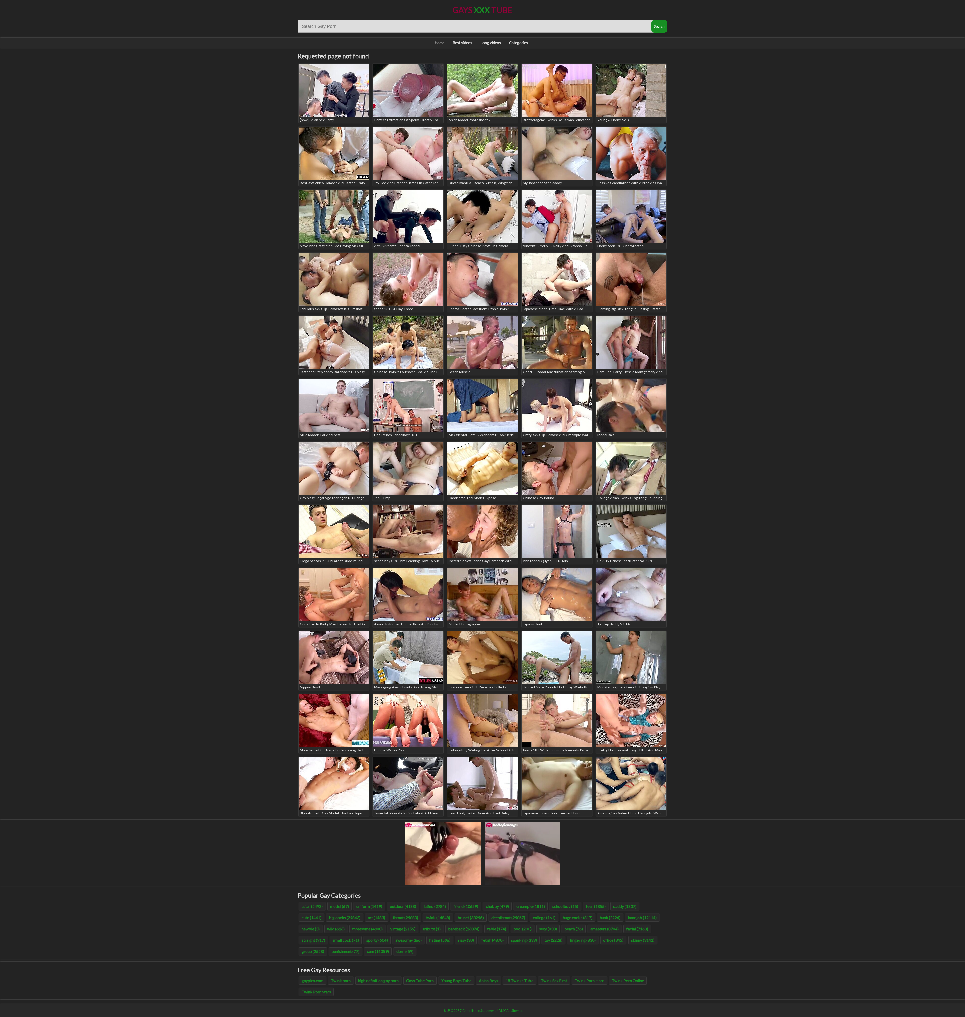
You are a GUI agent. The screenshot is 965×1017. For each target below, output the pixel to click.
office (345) (613, 940)
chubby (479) (497, 906)
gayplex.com (312, 980)
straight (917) (313, 940)
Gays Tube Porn (420, 980)
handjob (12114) (642, 917)
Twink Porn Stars (316, 991)
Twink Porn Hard (589, 980)
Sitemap (517, 1011)
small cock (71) (346, 940)
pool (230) (523, 928)
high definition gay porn (378, 980)
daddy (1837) (624, 906)
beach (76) (573, 928)
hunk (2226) (610, 917)
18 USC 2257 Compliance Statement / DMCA (475, 1011)
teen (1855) (596, 906)
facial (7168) (637, 928)
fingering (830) (583, 940)
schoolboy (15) (565, 906)
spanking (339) (524, 940)
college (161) (544, 917)
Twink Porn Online (628, 980)
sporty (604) (377, 940)
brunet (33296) (471, 917)
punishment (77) (345, 951)
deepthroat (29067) (508, 917)
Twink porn (341, 980)
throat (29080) (405, 917)
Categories (518, 42)
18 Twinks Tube (519, 980)
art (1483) (376, 917)
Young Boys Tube (456, 980)
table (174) (496, 928)
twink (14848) (438, 917)
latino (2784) (435, 906)
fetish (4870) (492, 940)
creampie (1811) (530, 906)
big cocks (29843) (344, 917)
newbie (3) (311, 928)
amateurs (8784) (604, 928)
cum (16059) (378, 951)
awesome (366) (408, 940)
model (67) (339, 906)
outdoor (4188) (403, 906)
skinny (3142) (642, 940)
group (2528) (313, 951)
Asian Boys (488, 980)
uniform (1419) (369, 906)
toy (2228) (553, 940)
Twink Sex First (554, 980)
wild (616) (336, 928)
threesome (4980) (367, 928)
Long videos (490, 42)
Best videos (462, 42)
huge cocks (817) (577, 917)
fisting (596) (439, 940)
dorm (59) (404, 951)
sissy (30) (466, 940)
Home (439, 42)
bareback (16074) (463, 928)
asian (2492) (312, 906)
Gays (482, 10)
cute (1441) (311, 917)
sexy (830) (548, 928)
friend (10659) (465, 906)
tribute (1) (432, 928)
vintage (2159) (402, 928)
